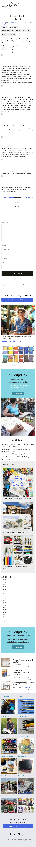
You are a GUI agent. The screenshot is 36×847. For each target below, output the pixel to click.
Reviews (20, 796)
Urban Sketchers (6, 796)
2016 (4, 598)
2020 (4, 607)
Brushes (20, 697)
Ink (2, 736)
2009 (4, 582)
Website (3, 263)
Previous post (8, 197)
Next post (28, 197)
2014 (4, 593)
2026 (4, 621)
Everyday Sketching (7, 756)
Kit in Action (5, 716)
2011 (4, 587)
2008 (4, 580)
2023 (4, 614)
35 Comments (25, 677)
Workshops (4, 776)
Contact (16, 841)
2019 (4, 605)
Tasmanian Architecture (11, 30)
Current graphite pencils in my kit (23, 684)
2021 (4, 610)
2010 (4, 584)
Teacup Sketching (23, 736)
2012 (4, 589)
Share (31, 22)
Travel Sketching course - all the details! (16, 532)
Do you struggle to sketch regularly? (22, 661)
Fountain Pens (22, 716)
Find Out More (18, 393)
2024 (4, 616)
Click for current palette (9, 365)
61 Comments (26, 665)
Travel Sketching (8, 34)
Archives (10, 841)
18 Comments (26, 687)
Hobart (5, 27)
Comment (4, 222)
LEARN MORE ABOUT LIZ (11, 342)
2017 (4, 600)
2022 (4, 612)
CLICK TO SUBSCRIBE (17, 299)
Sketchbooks (22, 756)
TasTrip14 (26, 30)
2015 (4, 596)
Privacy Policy (23, 841)
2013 (4, 591)
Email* (3, 254)
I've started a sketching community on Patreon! (18, 499)
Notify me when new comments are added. (13, 285)
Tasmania (13, 27)
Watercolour (5, 697)
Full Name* (4, 245)
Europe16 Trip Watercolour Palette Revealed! (20, 672)
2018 (4, 603)
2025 (4, 619)
